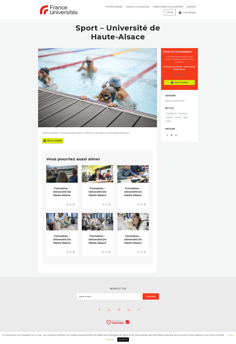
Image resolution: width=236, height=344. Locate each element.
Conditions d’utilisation (168, 7)
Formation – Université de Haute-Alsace (62, 192)
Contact (191, 7)
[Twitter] (171, 135)
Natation (169, 117)
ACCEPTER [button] (123, 340)
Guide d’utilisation (137, 7)
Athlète (168, 101)
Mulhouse (183, 114)
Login (169, 12)
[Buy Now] (70, 204)
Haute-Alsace (171, 114)
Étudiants (175, 101)
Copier (179, 75)
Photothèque (114, 7)
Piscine (178, 117)
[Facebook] (167, 135)
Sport (182, 101)
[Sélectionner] (73, 204)
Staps (168, 121)
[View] (67, 204)
